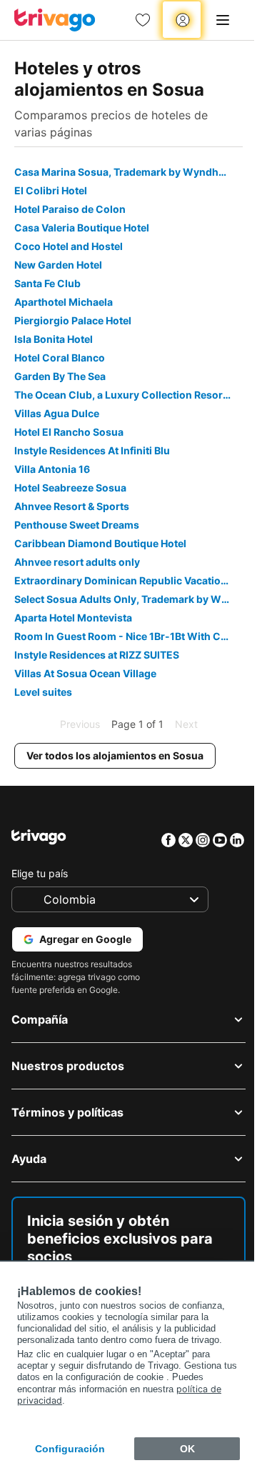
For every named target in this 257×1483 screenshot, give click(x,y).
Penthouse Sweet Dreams (76, 525)
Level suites (43, 692)
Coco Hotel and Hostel (68, 246)
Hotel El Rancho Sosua (69, 432)
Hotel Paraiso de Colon (70, 209)
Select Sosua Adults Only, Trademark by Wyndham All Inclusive (128, 599)
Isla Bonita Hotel (53, 339)
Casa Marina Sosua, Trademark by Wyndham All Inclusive (128, 172)
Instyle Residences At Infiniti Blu (92, 450)
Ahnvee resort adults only (77, 562)
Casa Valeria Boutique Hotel (81, 227)
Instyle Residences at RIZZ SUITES (96, 655)
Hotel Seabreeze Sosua (70, 487)
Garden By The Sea (60, 376)
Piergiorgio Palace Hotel (72, 320)
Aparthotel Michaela (63, 302)
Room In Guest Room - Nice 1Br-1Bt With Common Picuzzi (128, 636)
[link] (143, 20)
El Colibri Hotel (50, 190)
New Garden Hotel (58, 265)
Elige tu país (39, 873)
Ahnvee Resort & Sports (71, 506)
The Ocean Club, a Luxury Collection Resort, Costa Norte (128, 395)
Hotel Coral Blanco (59, 357)
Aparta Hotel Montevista (73, 617)
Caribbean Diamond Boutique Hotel (100, 543)
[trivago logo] (55, 20)
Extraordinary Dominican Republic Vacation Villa (128, 580)
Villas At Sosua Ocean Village (85, 673)
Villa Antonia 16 (52, 469)
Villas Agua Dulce (56, 413)
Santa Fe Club (47, 283)
